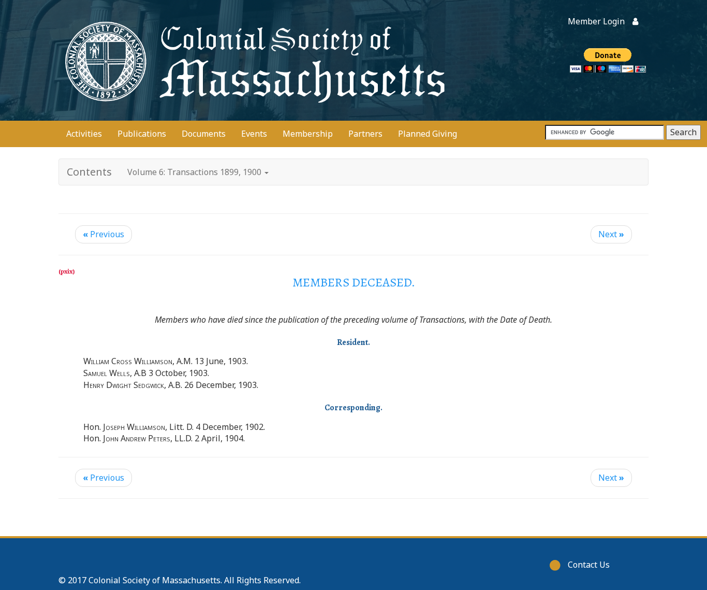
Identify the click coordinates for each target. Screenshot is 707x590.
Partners (365, 133)
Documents (204, 133)
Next (611, 234)
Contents (89, 172)
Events (254, 133)
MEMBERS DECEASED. (353, 282)
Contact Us (589, 564)
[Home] (252, 60)
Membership (308, 133)
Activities (84, 133)
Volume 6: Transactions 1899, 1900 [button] (195, 172)
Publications (141, 133)
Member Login (596, 21)
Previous (103, 234)
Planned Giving (427, 133)
